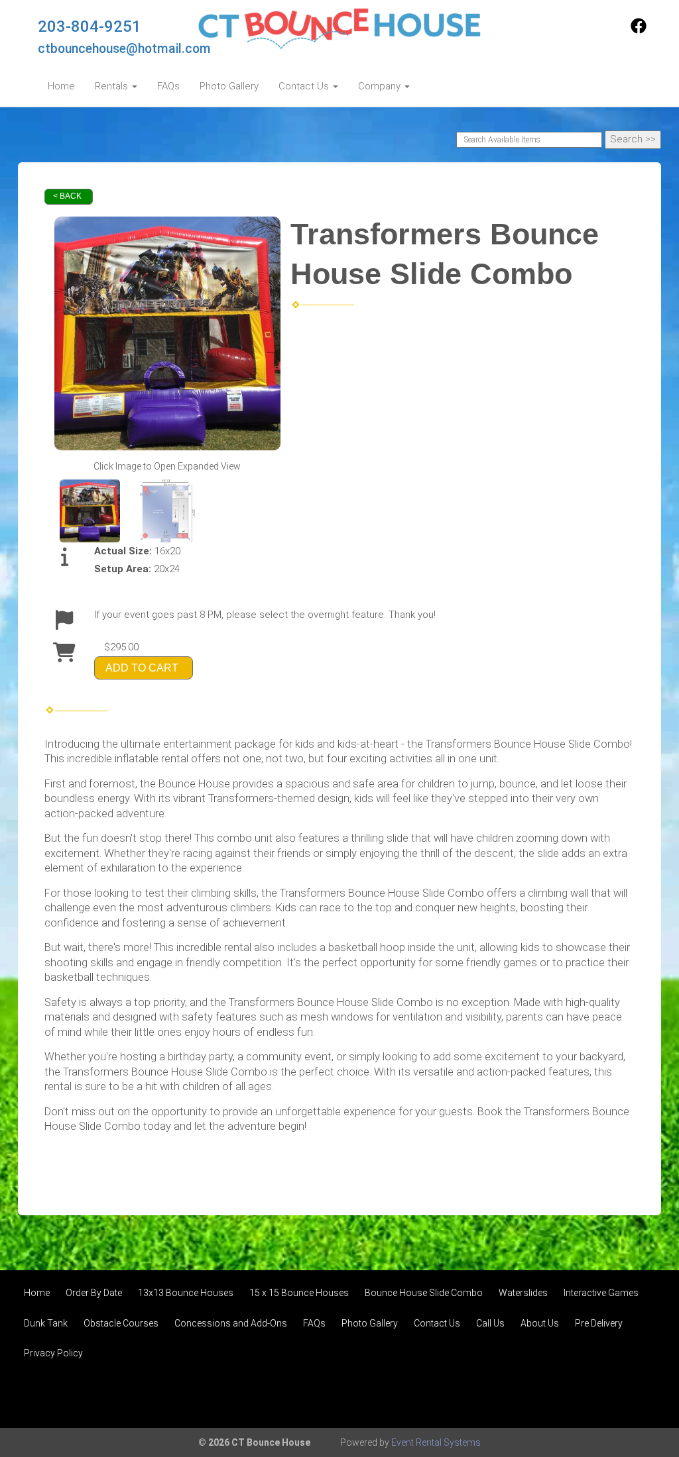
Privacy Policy (53, 1353)
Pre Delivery (599, 1323)
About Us (540, 1323)
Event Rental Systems (436, 1442)
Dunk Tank (46, 1323)
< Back (67, 196)
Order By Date (94, 1292)
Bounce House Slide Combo (424, 1292)
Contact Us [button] (305, 86)
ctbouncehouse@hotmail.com (124, 48)
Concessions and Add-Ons (230, 1323)
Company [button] (380, 86)
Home (61, 86)
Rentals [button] (113, 86)
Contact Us (437, 1323)
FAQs (168, 86)
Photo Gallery (229, 86)
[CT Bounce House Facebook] (639, 30)
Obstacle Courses (121, 1323)
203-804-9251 (89, 26)
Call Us (490, 1323)
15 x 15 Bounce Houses (299, 1292)
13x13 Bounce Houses (185, 1292)
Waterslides (523, 1292)
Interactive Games (601, 1292)
